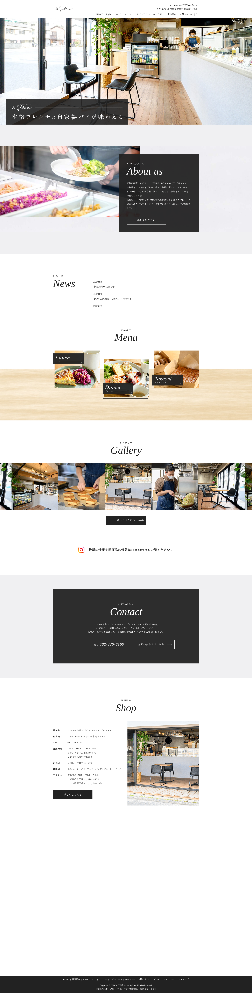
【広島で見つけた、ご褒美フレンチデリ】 (112, 299)
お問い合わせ (186, 14)
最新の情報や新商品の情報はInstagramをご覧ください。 (131, 549)
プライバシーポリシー (163, 979)
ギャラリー (158, 14)
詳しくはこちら (146, 220)
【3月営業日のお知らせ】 (105, 287)
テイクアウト (143, 14)
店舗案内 (172, 14)
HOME (99, 14)
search (197, 14)
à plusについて (114, 14)
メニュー (129, 14)
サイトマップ (183, 979)
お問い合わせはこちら (151, 644)
